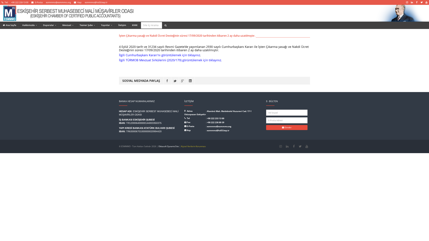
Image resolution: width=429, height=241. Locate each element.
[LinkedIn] (190, 81)
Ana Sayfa (11, 25)
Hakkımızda (30, 25)
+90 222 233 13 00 (215, 118)
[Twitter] (175, 81)
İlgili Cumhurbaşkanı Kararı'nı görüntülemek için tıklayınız (159, 55)
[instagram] (281, 146)
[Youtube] (307, 146)
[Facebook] (167, 81)
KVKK (134, 25)
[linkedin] (287, 146)
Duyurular (50, 25)
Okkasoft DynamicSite (168, 146)
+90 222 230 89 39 (215, 122)
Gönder (288, 127)
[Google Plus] (183, 81)
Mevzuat (68, 25)
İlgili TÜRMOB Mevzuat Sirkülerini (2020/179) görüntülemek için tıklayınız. (170, 60)
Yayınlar (107, 25)
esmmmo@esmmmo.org (219, 126)
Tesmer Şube (88, 25)
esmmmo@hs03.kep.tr (218, 130)
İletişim (122, 25)
